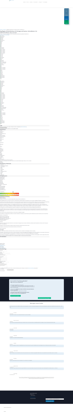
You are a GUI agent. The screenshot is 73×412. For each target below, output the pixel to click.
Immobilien (4, 29)
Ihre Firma (1, 250)
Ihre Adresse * (2, 256)
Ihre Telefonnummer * (3, 261)
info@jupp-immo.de (2, 245)
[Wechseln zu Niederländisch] (50, 4)
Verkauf (66, 15)
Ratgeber (66, 19)
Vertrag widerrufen (50, 401)
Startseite (1, 29)
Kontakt (66, 23)
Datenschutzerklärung (23, 126)
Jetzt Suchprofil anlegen (15, 295)
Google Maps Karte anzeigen (3, 127)
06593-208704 (2, 246)
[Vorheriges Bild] (0, 79)
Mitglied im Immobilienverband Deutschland (18, 398)
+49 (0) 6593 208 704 (32, 397)
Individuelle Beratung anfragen (44, 298)
